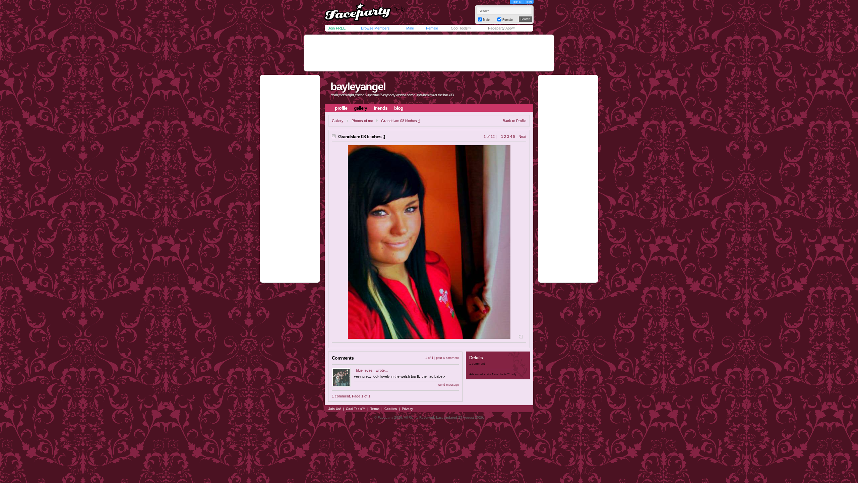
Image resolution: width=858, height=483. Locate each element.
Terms (374, 409)
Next (522, 137)
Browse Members (375, 28)
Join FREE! (337, 28)
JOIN (529, 2)
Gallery (338, 121)
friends (380, 108)
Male (410, 28)
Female (432, 28)
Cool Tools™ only (504, 374)
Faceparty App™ (501, 28)
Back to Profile (514, 121)
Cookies (390, 409)
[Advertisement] (429, 53)
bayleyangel (357, 86)
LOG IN (517, 2)
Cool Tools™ (461, 28)
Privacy (407, 409)
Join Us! (334, 409)
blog (398, 108)
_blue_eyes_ (364, 370)
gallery (360, 108)
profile (341, 108)
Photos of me (362, 121)
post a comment (447, 358)
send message (448, 384)
